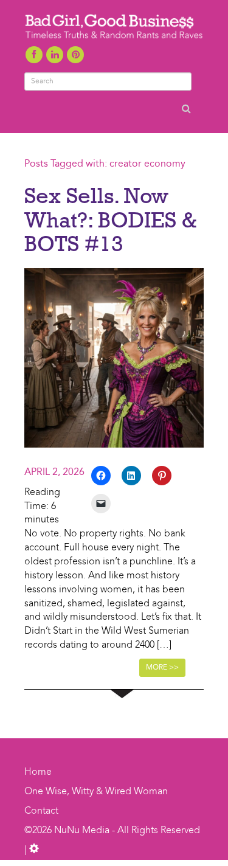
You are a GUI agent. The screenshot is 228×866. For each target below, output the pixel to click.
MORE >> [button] (162, 667)
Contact (41, 811)
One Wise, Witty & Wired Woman (96, 792)
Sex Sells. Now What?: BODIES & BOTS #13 (110, 219)
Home (38, 772)
